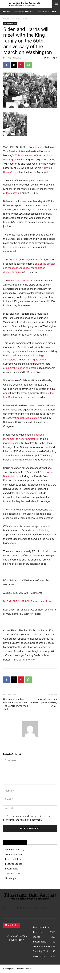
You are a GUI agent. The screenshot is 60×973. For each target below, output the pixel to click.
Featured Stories (13, 863)
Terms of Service (18, 935)
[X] (14, 65)
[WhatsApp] (28, 65)
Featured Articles (19, 18)
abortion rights (29, 359)
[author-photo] (30, 736)
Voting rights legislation (25, 417)
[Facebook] (6, 65)
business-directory (14, 849)
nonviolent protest (18, 280)
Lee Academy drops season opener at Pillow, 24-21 (44, 702)
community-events (14, 854)
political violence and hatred (22, 367)
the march (11, 192)
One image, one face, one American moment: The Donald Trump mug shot (15, 704)
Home (6, 18)
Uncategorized (12, 878)
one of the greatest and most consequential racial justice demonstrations (29, 268)
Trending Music (13, 873)
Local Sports (11, 868)
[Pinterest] (21, 65)
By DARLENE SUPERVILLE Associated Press (28, 601)
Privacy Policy (16, 939)
